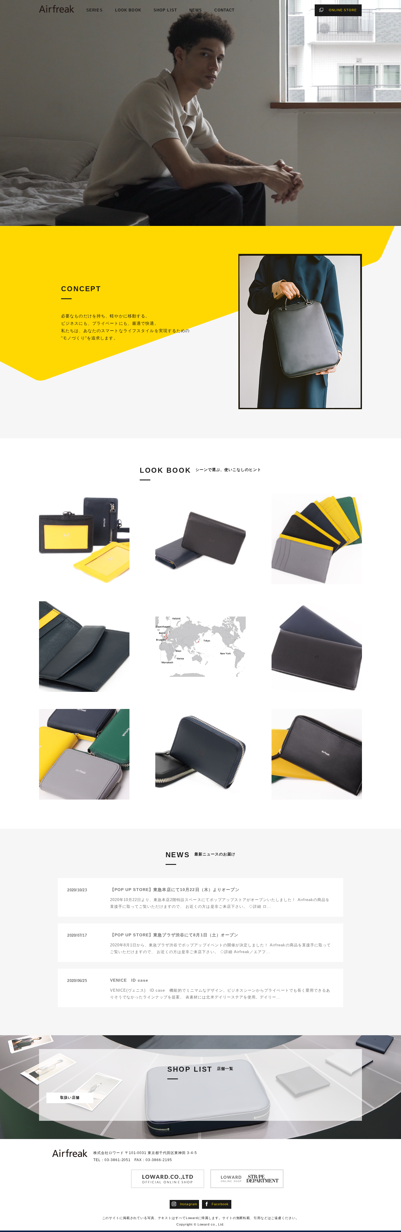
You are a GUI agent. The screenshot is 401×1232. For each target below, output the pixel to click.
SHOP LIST (165, 10)
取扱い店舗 (70, 1098)
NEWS (195, 10)
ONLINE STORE (343, 10)
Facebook (220, 1204)
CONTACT (224, 10)
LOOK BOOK (128, 10)
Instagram (188, 1204)
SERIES (94, 10)
